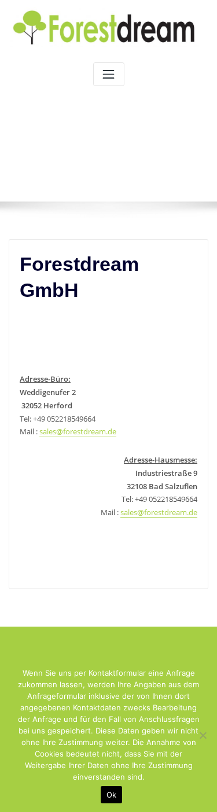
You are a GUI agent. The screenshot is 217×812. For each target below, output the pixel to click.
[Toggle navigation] (108, 74)
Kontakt (133, 163)
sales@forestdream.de (77, 431)
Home (92, 163)
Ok (111, 794)
